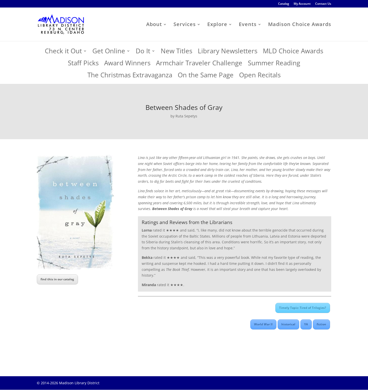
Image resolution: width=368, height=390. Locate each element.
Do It (143, 52)
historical (288, 324)
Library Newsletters (227, 52)
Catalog (283, 4)
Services (184, 25)
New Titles (176, 52)
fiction (321, 324)
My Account (302, 4)
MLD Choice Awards (293, 52)
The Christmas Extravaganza (129, 76)
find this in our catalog (57, 279)
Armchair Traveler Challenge (199, 64)
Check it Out (63, 52)
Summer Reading (274, 64)
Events (248, 25)
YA (306, 324)
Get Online (108, 52)
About (154, 25)
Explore (217, 25)
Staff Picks (83, 64)
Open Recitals (260, 76)
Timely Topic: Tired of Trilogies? (302, 308)
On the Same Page (206, 76)
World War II (263, 324)
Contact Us (323, 4)
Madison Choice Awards (299, 25)
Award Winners (127, 64)
